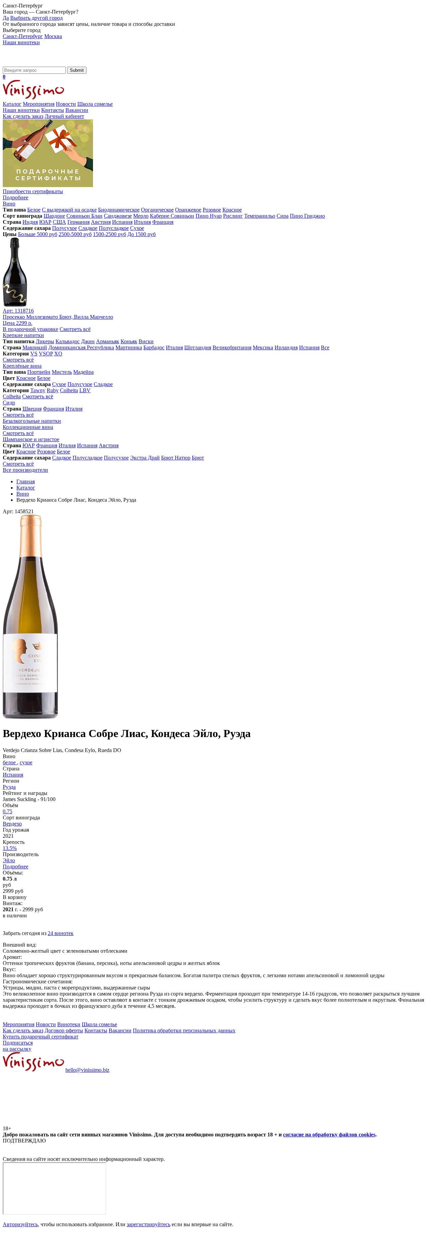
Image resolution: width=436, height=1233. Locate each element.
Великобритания (232, 347)
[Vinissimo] (33, 63)
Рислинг (233, 216)
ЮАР (45, 222)
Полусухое (64, 228)
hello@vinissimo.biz (87, 1070)
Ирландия (286, 347)
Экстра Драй (145, 458)
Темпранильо (259, 216)
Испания (122, 222)
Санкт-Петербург (23, 36)
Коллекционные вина (28, 427)
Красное (232, 210)
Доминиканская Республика (81, 347)
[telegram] (157, 1122)
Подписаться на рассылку (18, 1046)
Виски (146, 341)
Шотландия (197, 347)
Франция (162, 222)
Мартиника (128, 347)
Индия (30, 222)
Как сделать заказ (23, 116)
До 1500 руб (141, 234)
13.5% (10, 848)
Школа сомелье (95, 104)
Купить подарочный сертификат (40, 1036)
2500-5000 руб (75, 234)
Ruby (53, 390)
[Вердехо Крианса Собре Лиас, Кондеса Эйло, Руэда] (30, 717)
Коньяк (129, 341)
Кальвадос (68, 341)
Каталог (12, 104)
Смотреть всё (75, 329)
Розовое (212, 210)
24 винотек (61, 933)
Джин (88, 341)
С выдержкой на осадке (69, 210)
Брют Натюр (175, 458)
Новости (66, 104)
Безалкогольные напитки (32, 421)
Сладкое (87, 228)
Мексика (263, 347)
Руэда (9, 787)
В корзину (15, 897)
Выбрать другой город (36, 18)
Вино (9, 203)
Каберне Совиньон (172, 216)
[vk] (54, 1122)
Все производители (25, 470)
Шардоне (54, 216)
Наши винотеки (21, 42)
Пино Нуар (209, 216)
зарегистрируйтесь (148, 1224)
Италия (142, 222)
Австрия (101, 222)
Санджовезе (118, 216)
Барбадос (154, 347)
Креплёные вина (22, 366)
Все (325, 347)
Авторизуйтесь (20, 1224)
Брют (198, 458)
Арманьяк (107, 341)
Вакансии (76, 110)
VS (33, 353)
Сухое (137, 228)
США (59, 222)
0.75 (7, 811)
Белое (34, 210)
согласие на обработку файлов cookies (329, 1134)
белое (10, 762)
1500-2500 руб (109, 234)
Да (6, 18)
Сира (283, 216)
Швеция (32, 409)
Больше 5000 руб (37, 234)
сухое (26, 762)
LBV (85, 390)
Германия (78, 222)
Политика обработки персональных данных (184, 1030)
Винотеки (68, 1024)
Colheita (69, 390)
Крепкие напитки (23, 335)
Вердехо (12, 824)
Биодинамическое (119, 210)
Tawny (37, 390)
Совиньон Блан (84, 216)
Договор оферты (64, 1030)
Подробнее (15, 866)
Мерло (141, 216)
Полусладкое (114, 228)
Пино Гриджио (307, 216)
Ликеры (45, 341)
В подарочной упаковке (30, 329)
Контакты (52, 110)
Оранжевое (188, 210)
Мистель (62, 372)
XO (58, 353)
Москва (53, 36)
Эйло (9, 860)
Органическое (157, 210)
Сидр (9, 402)
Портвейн (38, 372)
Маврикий (34, 347)
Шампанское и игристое (31, 439)
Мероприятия (38, 104)
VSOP (46, 353)
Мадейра (83, 372)
